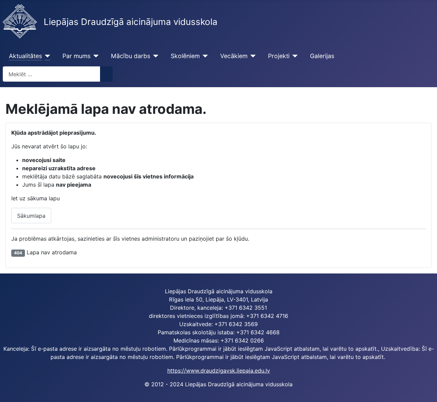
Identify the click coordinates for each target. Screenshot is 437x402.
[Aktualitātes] (46, 56)
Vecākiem (234, 55)
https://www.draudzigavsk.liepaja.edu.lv (218, 370)
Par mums (76, 55)
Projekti (279, 55)
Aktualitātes (25, 55)
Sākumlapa (31, 215)
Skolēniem (185, 55)
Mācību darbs (130, 55)
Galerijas (322, 55)
